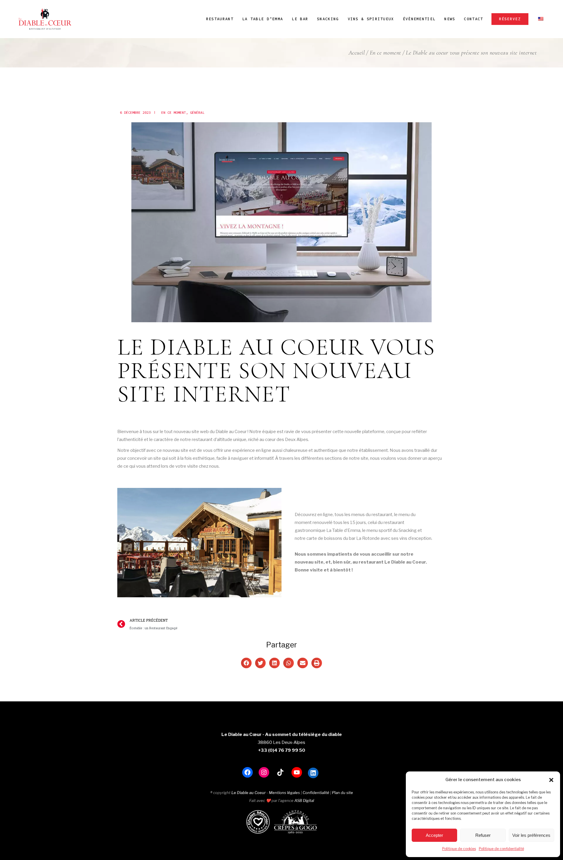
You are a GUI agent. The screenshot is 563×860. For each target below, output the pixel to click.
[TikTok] (280, 772)
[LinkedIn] (313, 773)
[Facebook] (247, 772)
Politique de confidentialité (501, 849)
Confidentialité (316, 792)
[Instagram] (264, 772)
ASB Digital (304, 800)
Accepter (434, 835)
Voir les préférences (531, 835)
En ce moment (385, 52)
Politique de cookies (459, 849)
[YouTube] (296, 772)
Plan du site (342, 792)
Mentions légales (284, 792)
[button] (551, 780)
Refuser (483, 835)
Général (197, 112)
